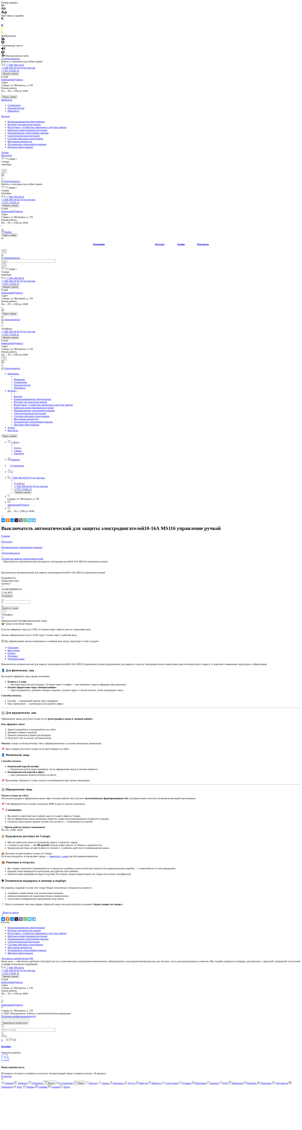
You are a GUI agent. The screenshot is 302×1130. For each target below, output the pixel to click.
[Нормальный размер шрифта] (3, 8)
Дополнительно (16, 659)
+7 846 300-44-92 (15, 65)
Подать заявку (9, 97)
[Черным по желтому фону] (2, 29)
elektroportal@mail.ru (12, 79)
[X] (16, 520)
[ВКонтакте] (2, 167)
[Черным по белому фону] (2, 19)
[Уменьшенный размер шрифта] (2, 5)
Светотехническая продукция (23, 135)
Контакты (6, 155)
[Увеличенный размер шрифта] (4, 12)
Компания (6, 100)
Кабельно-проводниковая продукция (27, 130)
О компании (14, 105)
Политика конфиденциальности (18, 1016)
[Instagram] (8, 167)
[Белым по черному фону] (2, 22)
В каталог (6, 1076)
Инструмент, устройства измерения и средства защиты (37, 127)
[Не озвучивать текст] (2, 53)
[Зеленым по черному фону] (2, 33)
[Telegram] (34, 520)
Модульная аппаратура (20, 141)
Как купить (14, 650)
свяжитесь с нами (58, 856)
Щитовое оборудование (20, 147)
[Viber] (21, 520)
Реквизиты (13, 111)
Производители (16, 108)
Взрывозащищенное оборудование (26, 121)
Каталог (5, 116)
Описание (13, 647)
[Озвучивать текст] (3, 49)
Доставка (12, 656)
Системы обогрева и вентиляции (25, 138)
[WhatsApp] (25, 520)
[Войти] (2, 175)
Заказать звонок (10, 74)
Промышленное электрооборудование (28, 133)
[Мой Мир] (12, 520)
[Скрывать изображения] (2, 42)
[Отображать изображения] (3, 39)
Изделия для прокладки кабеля (24, 124)
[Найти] (4, 265)
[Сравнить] (3, 611)
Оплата (11, 653)
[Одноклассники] (7, 520)
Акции (5, 152)
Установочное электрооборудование (27, 144)
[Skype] (29, 520)
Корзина (6, 1046)
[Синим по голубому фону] (2, 26)
